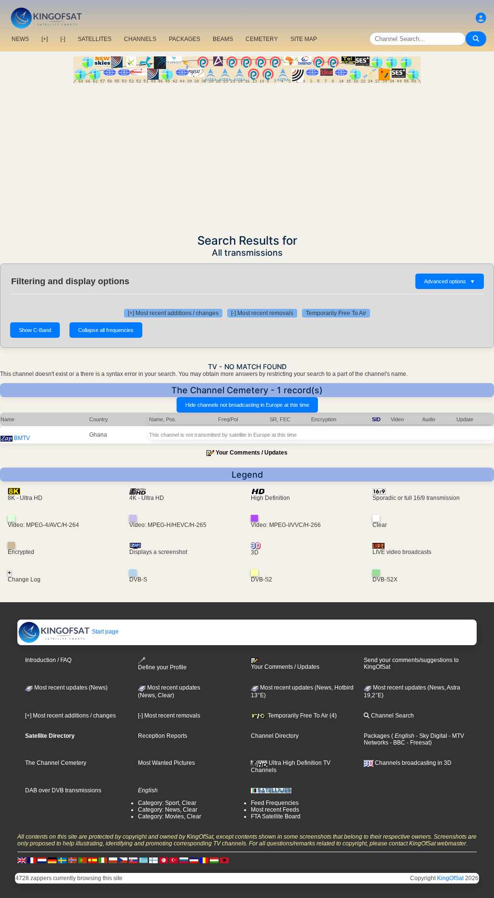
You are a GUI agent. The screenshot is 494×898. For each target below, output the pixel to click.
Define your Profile (162, 667)
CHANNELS (140, 39)
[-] (62, 39)
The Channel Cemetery (55, 763)
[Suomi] (153, 860)
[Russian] (183, 860)
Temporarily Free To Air (336, 313)
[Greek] (143, 860)
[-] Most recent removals (262, 313)
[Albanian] (224, 860)
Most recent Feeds (275, 809)
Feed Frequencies (275, 803)
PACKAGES (184, 39)
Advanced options (449, 281)
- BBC (396, 742)
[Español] (92, 860)
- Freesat (417, 742)
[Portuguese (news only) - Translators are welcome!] (82, 860)
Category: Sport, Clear (167, 803)
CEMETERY (262, 39)
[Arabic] (163, 860)
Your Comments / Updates (252, 452)
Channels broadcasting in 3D (412, 763)
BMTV (22, 438)
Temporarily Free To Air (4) (301, 715)
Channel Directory (275, 735)
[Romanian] (204, 860)
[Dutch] (42, 860)
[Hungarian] (214, 860)
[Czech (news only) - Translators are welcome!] (123, 860)
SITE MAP (303, 39)
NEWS (20, 39)
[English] (21, 860)
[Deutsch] (52, 860)
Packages (377, 735)
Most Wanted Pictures (166, 763)
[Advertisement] (247, 155)
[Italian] (102, 860)
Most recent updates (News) (70, 687)
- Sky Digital (430, 735)
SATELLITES (94, 39)
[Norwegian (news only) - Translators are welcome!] (72, 860)
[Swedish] (62, 860)
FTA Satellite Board (276, 816)
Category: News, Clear (167, 809)
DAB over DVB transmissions (63, 790)
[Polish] (113, 860)
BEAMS (223, 39)
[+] (44, 39)
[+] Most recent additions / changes (173, 313)
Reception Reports (162, 735)
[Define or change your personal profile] (481, 18)
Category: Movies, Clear (169, 816)
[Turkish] (173, 860)
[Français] (31, 860)
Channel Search (392, 715)
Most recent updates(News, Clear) (169, 691)
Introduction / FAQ (48, 660)
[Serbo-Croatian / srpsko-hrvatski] (194, 860)
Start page (104, 631)
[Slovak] (133, 860)
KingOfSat (450, 878)
